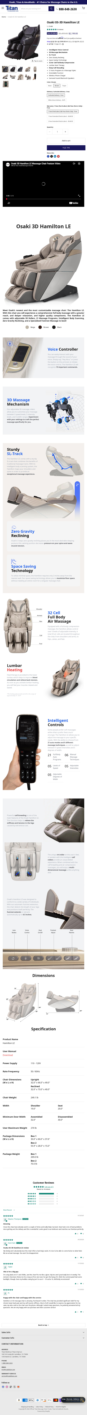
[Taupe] (64, 88)
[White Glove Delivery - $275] (57, 102)
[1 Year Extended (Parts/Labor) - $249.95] (61, 119)
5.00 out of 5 (49, 1187)
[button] (5, 69)
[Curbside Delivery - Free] (56, 97)
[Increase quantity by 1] (65, 132)
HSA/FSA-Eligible (61, 1407)
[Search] (51, 8)
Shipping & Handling (27, 1407)
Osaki (51, 26)
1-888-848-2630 (7, 1363)
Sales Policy (39, 1407)
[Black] (50, 88)
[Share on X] (51, 156)
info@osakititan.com (8, 1370)
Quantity (50, 127)
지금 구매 (66, 147)
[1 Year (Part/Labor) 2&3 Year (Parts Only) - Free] (63, 114)
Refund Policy (49, 1407)
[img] (8, 1216)
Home (4, 17)
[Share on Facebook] (48, 156)
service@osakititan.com (9, 1376)
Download (8, 1055)
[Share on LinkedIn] (55, 156)
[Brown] (57, 88)
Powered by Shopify (43, 1411)
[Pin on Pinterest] (58, 156)
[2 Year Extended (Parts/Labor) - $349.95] (61, 123)
